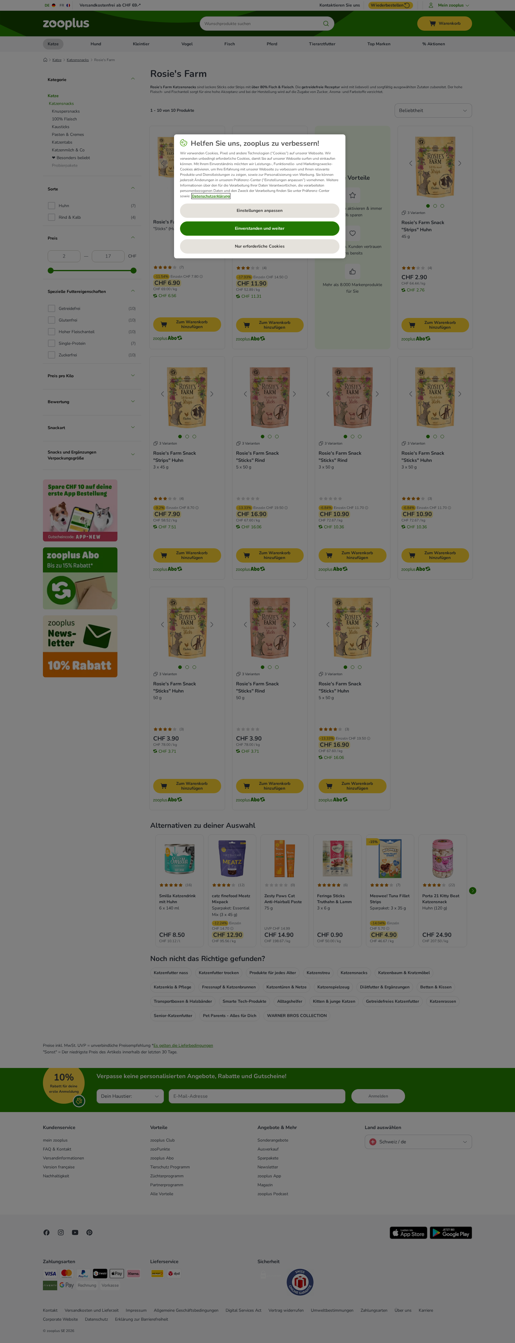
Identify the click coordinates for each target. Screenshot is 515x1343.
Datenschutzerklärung (211, 196)
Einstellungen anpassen (260, 210)
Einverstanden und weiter (259, 228)
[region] (259, 196)
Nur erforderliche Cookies (260, 246)
